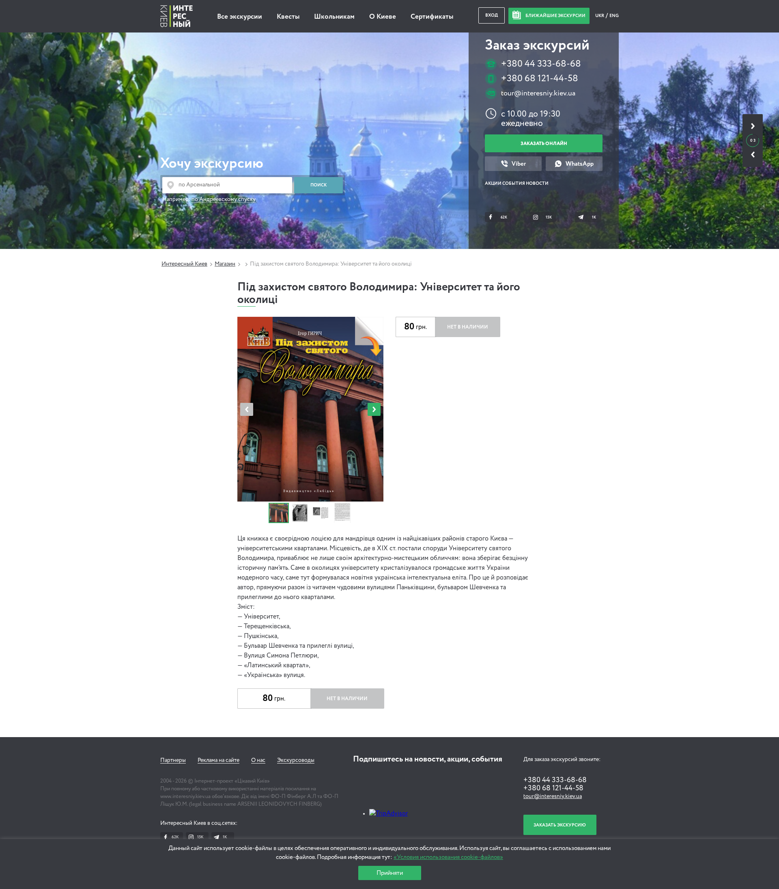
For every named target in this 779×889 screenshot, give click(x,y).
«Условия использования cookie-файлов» (448, 857)
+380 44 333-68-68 (541, 64)
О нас (258, 760)
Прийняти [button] (390, 873)
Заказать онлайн (544, 143)
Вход (491, 15)
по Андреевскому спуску (224, 199)
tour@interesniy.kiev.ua (538, 93)
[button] (374, 409)
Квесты (288, 16)
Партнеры (173, 760)
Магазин (225, 264)
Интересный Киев (184, 264)
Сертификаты (432, 16)
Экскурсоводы (295, 760)
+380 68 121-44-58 (539, 78)
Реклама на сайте (218, 760)
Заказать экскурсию (560, 825)
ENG (614, 15)
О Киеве (382, 16)
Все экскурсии (239, 16)
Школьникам (334, 16)
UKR (600, 15)
